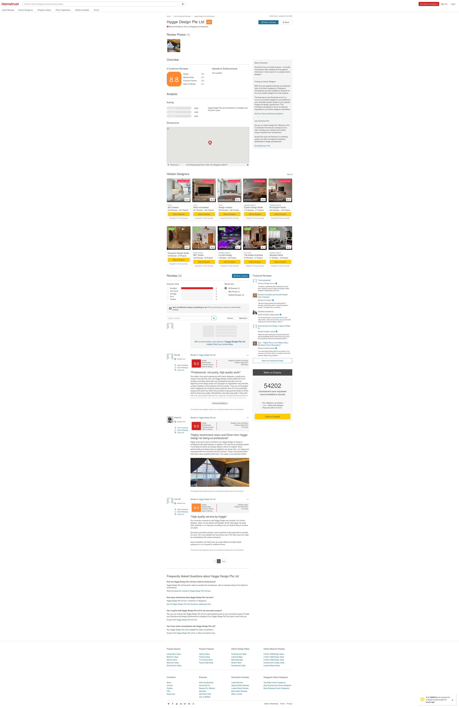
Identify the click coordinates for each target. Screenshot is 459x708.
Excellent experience (266, 311)
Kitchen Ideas (172, 660)
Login (453, 4)
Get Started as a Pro (262, 146)
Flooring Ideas (204, 657)
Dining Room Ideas (174, 665)
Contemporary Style (238, 654)
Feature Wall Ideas (206, 662)
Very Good (174, 291)
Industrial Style (236, 657)
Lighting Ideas (204, 654)
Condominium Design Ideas (274, 662)
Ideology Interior (276, 255)
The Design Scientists (253, 255)
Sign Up (444, 4)
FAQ (168, 691)
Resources (171, 694)
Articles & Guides (82, 10)
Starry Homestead (201, 207)
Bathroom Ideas (173, 662)
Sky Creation (173, 207)
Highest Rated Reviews (240, 685)
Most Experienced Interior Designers (277, 685)
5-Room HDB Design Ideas (274, 660)
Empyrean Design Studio (178, 253)
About (169, 682)
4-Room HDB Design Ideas (274, 657)
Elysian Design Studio (253, 207)
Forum (96, 10)
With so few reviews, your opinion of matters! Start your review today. (219, 343)
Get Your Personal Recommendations (269, 113)
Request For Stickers (207, 688)
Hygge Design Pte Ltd (207, 355)
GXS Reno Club (205, 694)
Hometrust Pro (204, 685)
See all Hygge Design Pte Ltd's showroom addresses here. (189, 604)
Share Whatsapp (182, 367)
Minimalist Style (237, 660)
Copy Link (180, 370)
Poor (172, 296)
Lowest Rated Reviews (240, 688)
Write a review (236, 694)
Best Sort (243, 318)
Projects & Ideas (44, 10)
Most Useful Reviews (239, 691)
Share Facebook (182, 365)
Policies (169, 688)
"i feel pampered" (264, 280)
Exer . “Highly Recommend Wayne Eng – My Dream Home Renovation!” (273, 343)
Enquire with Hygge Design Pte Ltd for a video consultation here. (191, 633)
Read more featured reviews (272, 360)
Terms (282, 703)
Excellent (173, 288)
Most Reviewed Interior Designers (276, 688)
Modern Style (236, 662)
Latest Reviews (8, 10)
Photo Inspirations (63, 10)
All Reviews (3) (234, 288)
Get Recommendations (429, 4)
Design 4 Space (225, 207)
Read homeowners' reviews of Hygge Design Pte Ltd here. (189, 591)
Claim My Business (206, 682)
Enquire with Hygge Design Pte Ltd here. (182, 619)
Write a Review (270, 22)
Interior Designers (25, 10)
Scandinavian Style (238, 665)
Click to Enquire (179, 214)
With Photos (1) (234, 291)
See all (289, 174)
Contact (170, 685)
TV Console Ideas (206, 660)
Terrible (173, 299)
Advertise (202, 691)
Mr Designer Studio (278, 207)
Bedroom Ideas (172, 657)
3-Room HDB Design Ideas (274, 654)
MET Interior (198, 255)
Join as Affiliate (204, 697)
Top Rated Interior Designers (274, 682)
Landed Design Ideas (272, 665)
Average (173, 293)
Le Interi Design (225, 255)
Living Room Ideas (174, 654)
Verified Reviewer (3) (236, 295)
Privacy (289, 703)
